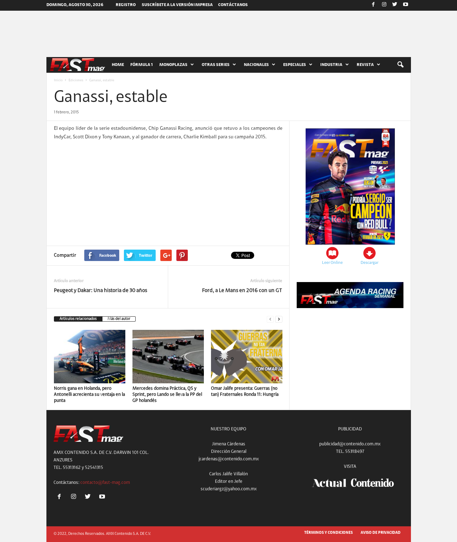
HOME (118, 65)
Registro (126, 5)
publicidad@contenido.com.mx (350, 444)
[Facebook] (373, 5)
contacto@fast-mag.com (105, 482)
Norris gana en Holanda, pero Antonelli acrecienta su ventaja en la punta (89, 394)
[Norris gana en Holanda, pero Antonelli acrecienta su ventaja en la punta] (89, 356)
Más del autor (118, 319)
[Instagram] (384, 5)
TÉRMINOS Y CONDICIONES (328, 533)
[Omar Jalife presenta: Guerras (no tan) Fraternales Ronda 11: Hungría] (246, 356)
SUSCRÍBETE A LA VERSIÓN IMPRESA (177, 5)
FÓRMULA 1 (141, 65)
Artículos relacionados (78, 319)
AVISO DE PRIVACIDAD (381, 533)
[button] (400, 65)
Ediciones (76, 80)
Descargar (369, 263)
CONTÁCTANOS (233, 5)
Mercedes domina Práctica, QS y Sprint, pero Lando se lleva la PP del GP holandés (167, 394)
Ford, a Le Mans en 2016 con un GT (242, 290)
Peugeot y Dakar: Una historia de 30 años (100, 290)
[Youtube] (405, 5)
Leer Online (332, 263)
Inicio (58, 80)
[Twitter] (395, 5)
